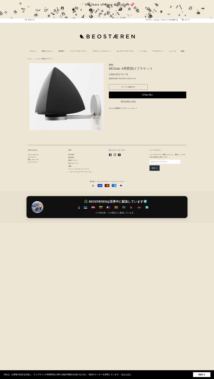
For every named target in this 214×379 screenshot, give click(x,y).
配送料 (111, 78)
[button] (126, 374)
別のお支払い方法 (128, 101)
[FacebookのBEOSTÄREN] (110, 155)
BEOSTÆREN (105, 181)
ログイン (149, 20)
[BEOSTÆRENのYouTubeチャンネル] (119, 155)
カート (187, 20)
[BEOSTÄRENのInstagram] (114, 155)
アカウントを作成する (169, 20)
